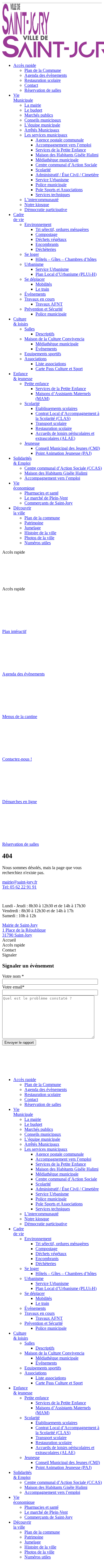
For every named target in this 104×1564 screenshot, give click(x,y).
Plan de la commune (42, 518)
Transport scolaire (51, 423)
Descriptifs (44, 334)
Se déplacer (34, 279)
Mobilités (43, 284)
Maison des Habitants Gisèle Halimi (66, 155)
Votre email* (13, 987)
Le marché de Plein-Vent (46, 498)
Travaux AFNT (49, 304)
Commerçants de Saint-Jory (48, 503)
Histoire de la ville (40, 532)
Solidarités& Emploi (22, 461)
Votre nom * (13, 976)
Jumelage (32, 527)
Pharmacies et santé (41, 493)
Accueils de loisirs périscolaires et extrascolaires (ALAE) (64, 436)
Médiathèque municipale (56, 159)
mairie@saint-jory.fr (19, 882)
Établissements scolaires (56, 408)
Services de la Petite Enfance (60, 150)
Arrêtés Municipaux (41, 130)
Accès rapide (24, 65)
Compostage (46, 234)
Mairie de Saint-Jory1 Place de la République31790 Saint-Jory (24, 930)
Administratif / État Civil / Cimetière (67, 174)
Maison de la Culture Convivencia (54, 339)
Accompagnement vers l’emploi (63, 145)
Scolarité (43, 169)
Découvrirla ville (22, 510)
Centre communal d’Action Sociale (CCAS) (63, 468)
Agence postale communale (59, 140)
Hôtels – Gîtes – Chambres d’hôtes (66, 259)
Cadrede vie (18, 217)
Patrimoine (33, 523)
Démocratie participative (45, 209)
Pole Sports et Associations (59, 189)
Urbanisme (34, 264)
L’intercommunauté (41, 199)
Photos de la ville (39, 537)
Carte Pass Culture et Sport (59, 368)
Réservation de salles (42, 90)
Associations (35, 358)
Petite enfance (36, 383)
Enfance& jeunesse (22, 376)
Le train (42, 289)
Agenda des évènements (45, 75)
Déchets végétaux (51, 239)
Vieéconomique (24, 485)
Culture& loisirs (20, 321)
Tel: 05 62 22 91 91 (19, 887)
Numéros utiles (37, 542)
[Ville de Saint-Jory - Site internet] (25, 33)
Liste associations (50, 363)
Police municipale (51, 184)
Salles (29, 329)
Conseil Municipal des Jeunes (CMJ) (67, 448)
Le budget (33, 110)
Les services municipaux (45, 135)
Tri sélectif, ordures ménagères (62, 229)
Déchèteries (45, 249)
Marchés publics (38, 115)
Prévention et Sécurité (43, 309)
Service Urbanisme (52, 179)
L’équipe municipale (42, 125)
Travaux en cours (39, 299)
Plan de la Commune (42, 70)
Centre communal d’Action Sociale (66, 164)
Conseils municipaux (42, 120)
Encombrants (47, 244)
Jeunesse (32, 443)
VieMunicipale (23, 97)
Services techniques (52, 194)
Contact (31, 85)
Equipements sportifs (42, 353)
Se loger (31, 254)
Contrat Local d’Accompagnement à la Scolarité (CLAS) (67, 416)
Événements (35, 294)
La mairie (32, 105)
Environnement (37, 224)
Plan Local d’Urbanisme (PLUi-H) (66, 274)
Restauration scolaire (42, 80)
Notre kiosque (36, 204)
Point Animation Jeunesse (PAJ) (63, 453)
